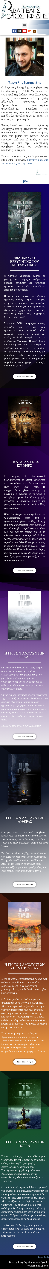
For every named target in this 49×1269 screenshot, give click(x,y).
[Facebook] (14, 31)
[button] (24, 25)
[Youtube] (24, 31)
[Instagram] (19, 31)
